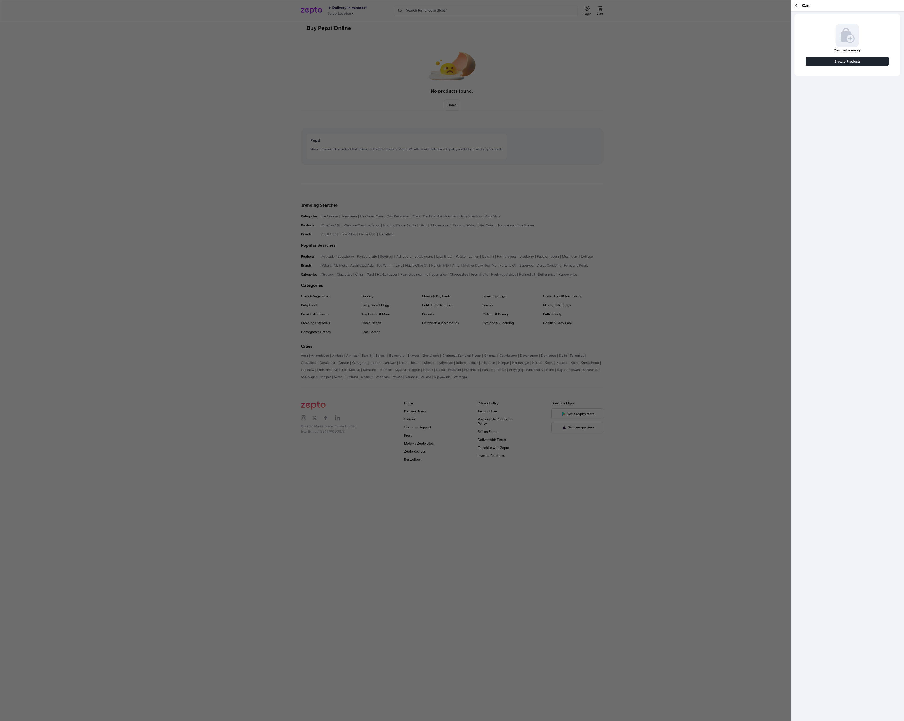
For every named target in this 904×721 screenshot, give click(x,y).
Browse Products (847, 61)
